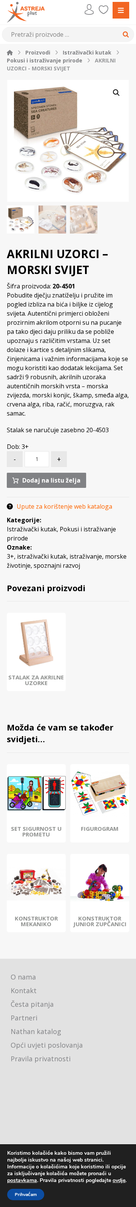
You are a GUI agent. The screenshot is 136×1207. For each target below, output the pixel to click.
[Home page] (10, 52)
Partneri (24, 1017)
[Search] (124, 34)
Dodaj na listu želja (51, 480)
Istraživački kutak (32, 529)
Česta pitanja (32, 1004)
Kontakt (24, 990)
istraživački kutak (41, 556)
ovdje (119, 1180)
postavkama (22, 1180)
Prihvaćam (26, 1194)
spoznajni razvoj (57, 565)
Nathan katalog (36, 1031)
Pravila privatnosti (41, 1058)
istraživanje (86, 556)
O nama (23, 976)
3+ (10, 556)
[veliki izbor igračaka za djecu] (26, 12)
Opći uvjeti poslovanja (47, 1045)
